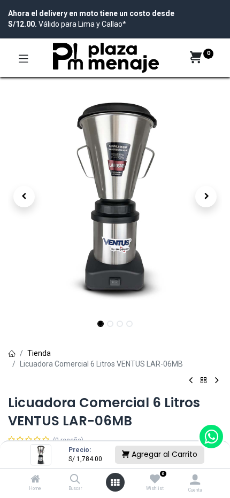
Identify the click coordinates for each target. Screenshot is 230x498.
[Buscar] (75, 480)
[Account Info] (195, 479)
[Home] (35, 480)
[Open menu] (115, 482)
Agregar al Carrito (163, 454)
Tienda (39, 353)
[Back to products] (203, 380)
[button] (24, 196)
